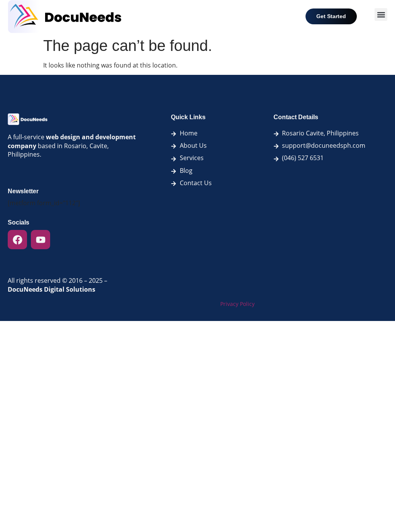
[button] (381, 14)
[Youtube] (40, 239)
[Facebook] (17, 239)
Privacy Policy (237, 303)
